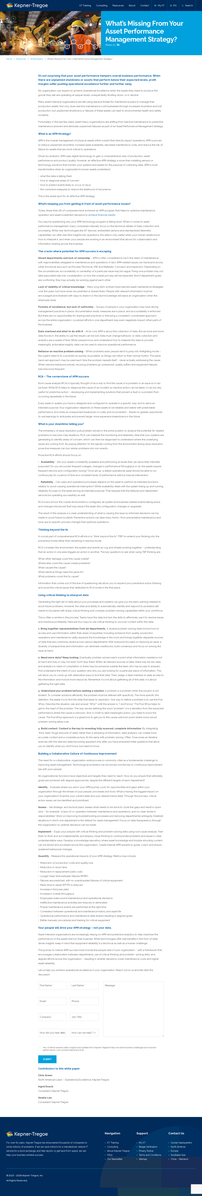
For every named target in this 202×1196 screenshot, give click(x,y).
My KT (142, 1142)
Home (9, 59)
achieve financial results (101, 215)
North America (178, 1147)
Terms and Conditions (150, 1155)
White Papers (36, 59)
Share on (110, 45)
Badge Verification (148, 1147)
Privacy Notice (146, 1151)
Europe (174, 1151)
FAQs (110, 1155)
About (132, 5)
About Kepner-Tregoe (118, 1151)
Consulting (101, 5)
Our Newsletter (114, 1159)
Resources (118, 5)
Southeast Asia (178, 1155)
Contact (144, 5)
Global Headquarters (181, 1142)
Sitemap (143, 1159)
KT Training (85, 5)
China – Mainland (179, 1159)
